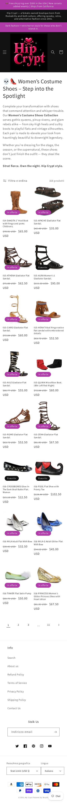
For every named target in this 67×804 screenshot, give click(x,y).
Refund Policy (15, 674)
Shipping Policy (16, 700)
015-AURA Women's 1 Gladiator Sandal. (44, 277)
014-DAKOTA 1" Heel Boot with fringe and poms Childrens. (15, 223)
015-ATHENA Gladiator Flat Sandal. (16, 277)
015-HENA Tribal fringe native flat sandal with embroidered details (49, 330)
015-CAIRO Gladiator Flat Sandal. (15, 329)
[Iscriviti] (55, 732)
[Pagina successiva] (59, 625)
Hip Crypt (28, 797)
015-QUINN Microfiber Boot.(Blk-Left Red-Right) (48, 384)
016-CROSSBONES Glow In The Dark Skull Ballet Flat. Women (16, 489)
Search (11, 657)
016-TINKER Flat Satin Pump (17, 593)
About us (12, 666)
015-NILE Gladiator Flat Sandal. (14, 384)
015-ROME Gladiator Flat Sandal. (15, 436)
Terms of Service (17, 683)
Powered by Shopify (41, 797)
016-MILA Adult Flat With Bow (17, 541)
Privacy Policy (15, 691)
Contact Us (14, 708)
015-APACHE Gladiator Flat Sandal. (47, 222)
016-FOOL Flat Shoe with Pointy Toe (46, 488)
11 (48, 624)
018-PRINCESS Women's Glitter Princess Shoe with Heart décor (47, 596)
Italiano (49, 771)
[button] (5, 52)
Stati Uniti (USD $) (20, 771)
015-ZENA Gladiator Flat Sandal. (46, 436)
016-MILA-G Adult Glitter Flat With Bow (48, 543)
